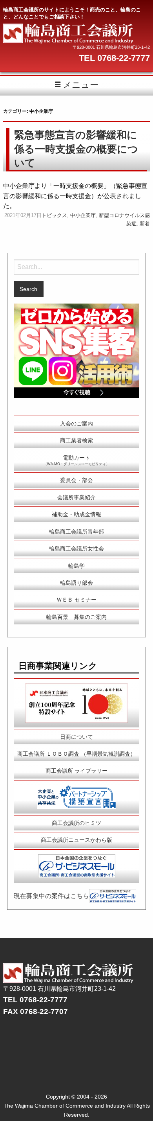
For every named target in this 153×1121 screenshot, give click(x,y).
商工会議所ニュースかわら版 (76, 840)
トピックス (54, 215)
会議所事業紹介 (76, 497)
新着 (145, 223)
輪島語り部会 (76, 583)
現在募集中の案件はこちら (51, 895)
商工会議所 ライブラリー (76, 771)
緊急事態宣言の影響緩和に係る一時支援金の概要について (76, 149)
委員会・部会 (76, 480)
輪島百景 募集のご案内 (76, 617)
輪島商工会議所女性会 (76, 548)
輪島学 (76, 566)
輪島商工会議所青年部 (76, 531)
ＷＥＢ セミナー (76, 599)
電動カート (76, 460)
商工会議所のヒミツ (76, 823)
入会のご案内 (76, 423)
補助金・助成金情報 (76, 514)
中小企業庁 (83, 215)
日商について (76, 737)
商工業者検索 (76, 440)
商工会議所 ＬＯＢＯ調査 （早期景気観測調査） (76, 754)
